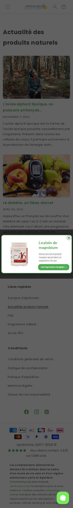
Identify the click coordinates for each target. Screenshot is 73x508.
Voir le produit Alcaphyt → (53, 267)
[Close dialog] (69, 238)
